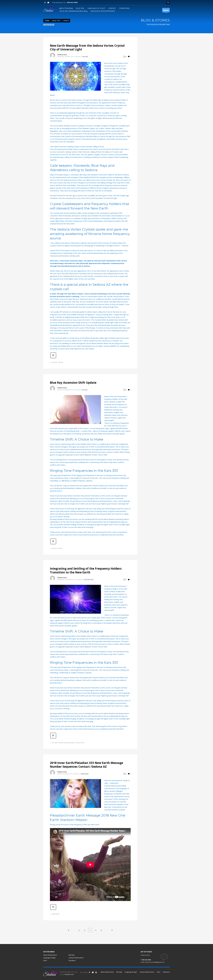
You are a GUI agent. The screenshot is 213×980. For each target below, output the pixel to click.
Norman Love (69, 974)
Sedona (60, 362)
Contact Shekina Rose (76, 958)
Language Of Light (49, 958)
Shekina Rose (62, 55)
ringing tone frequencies (66, 743)
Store (45, 960)
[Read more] (53, 358)
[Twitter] (48, 2)
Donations (72, 960)
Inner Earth (85, 774)
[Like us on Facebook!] (89, 972)
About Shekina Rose (50, 955)
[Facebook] (45, 2)
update (60, 548)
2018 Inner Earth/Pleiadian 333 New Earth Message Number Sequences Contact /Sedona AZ (86, 765)
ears (56, 743)
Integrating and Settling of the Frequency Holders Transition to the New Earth (86, 570)
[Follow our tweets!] (92, 972)
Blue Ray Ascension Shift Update (73, 383)
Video (92, 579)
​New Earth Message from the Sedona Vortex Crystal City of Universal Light (87, 47)
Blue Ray (85, 56)
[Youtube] (96, 972)
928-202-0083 (72, 2)
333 (53, 743)
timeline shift (80, 743)
